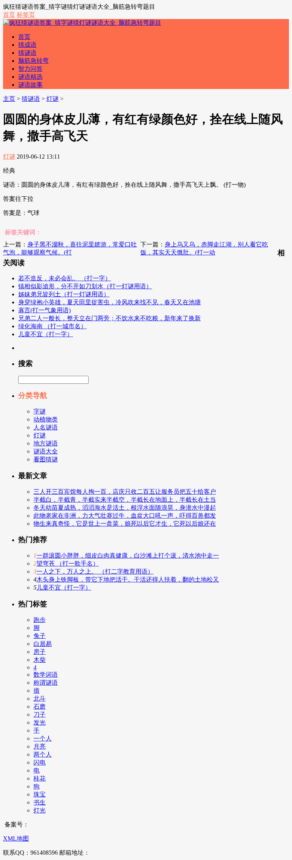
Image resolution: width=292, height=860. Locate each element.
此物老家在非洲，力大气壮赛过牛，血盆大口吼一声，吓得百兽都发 (124, 515)
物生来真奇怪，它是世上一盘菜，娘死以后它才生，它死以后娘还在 (124, 523)
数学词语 (45, 674)
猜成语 (27, 44)
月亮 (39, 746)
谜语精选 (30, 76)
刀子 (39, 714)
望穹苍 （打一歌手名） (67, 563)
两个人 (42, 754)
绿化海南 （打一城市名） (52, 326)
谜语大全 (45, 451)
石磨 (39, 706)
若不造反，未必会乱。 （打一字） (64, 278)
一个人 (42, 738)
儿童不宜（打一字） (45, 334)
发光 (39, 722)
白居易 (42, 644)
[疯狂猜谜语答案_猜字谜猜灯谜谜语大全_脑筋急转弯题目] (82, 22)
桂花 (39, 778)
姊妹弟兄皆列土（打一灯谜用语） (64, 294)
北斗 (39, 698)
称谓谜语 (45, 682)
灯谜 (52, 98)
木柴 (39, 660)
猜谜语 (27, 52)
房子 (39, 652)
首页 (9, 14)
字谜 (39, 411)
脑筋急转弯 (33, 60)
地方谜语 (45, 443)
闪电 (39, 762)
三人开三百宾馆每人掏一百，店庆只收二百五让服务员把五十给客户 (124, 491)
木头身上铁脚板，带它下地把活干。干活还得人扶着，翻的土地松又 (127, 579)
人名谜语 (45, 427)
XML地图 (16, 838)
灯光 (39, 810)
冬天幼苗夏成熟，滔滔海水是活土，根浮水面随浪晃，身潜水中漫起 (124, 507)
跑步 (39, 620)
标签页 (26, 14)
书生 (39, 802)
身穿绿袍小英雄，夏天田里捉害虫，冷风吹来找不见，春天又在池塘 (109, 302)
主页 (9, 98)
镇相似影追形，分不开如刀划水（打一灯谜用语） (85, 286)
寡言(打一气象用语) (44, 310)
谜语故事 (30, 84)
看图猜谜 (45, 459)
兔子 (39, 636)
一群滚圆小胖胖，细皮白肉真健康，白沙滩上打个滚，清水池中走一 (127, 555)
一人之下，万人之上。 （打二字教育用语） (95, 571)
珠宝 (39, 794)
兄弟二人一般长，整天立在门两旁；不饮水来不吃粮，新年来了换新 (109, 318)
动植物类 (45, 419)
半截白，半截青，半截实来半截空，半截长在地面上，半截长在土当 (124, 499)
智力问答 (30, 68)
